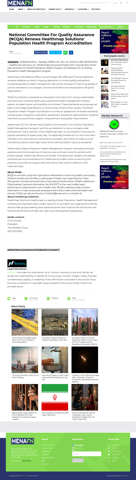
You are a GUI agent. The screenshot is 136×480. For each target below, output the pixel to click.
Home (11, 9)
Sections (95, 9)
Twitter (115, 448)
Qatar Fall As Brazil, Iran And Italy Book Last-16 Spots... (119, 96)
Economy (79, 27)
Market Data (55, 9)
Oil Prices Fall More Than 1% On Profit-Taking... (118, 88)
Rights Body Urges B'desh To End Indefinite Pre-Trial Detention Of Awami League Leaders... (24, 416)
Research (69, 9)
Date (11, 51)
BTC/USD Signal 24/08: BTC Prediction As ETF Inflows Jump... (119, 62)
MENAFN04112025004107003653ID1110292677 (33, 249)
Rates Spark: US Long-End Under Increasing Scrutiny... (119, 104)
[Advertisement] (69, 17)
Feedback (45, 464)
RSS (113, 461)
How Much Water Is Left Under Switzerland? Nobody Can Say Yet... (55, 377)
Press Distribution (36, 9)
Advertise (45, 454)
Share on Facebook (41, 52)
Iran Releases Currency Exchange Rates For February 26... (119, 80)
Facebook (116, 445)
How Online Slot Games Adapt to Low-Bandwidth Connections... (113, 147)
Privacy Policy (47, 448)
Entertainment (102, 27)
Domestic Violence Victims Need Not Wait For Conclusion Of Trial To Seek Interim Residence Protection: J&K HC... (85, 341)
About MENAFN (48, 458)
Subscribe (78, 460)
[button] (121, 2)
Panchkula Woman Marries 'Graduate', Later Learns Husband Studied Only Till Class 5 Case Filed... (83, 416)
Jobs (43, 461)
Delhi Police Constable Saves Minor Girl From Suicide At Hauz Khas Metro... (24, 340)
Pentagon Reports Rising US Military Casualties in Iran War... (55, 339)
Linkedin (115, 458)
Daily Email (116, 454)
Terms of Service (48, 445)
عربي (115, 2)
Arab (37, 27)
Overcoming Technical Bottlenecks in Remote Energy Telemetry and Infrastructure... (113, 154)
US (14, 27)
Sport (119, 27)
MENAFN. (24, 475)
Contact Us (46, 451)
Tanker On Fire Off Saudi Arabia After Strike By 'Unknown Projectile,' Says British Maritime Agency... (85, 378)
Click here (26, 461)
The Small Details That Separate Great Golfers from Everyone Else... (113, 160)
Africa (56, 27)
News (20, 9)
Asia (46, 27)
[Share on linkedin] (71, 52)
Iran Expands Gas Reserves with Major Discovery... (55, 414)
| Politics (65, 27)
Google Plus (116, 451)
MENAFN (13, 62)
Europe (26, 27)
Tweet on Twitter (55, 52)
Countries (82, 9)
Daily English (79, 445)
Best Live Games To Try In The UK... (111, 142)
